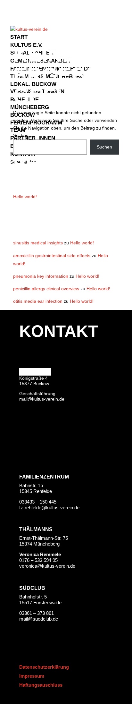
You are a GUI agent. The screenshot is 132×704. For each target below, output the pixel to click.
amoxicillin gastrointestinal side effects (51, 255)
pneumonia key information (40, 276)
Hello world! (25, 196)
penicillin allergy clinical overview (46, 288)
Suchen (21, 135)
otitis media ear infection (37, 301)
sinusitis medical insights (38, 242)
